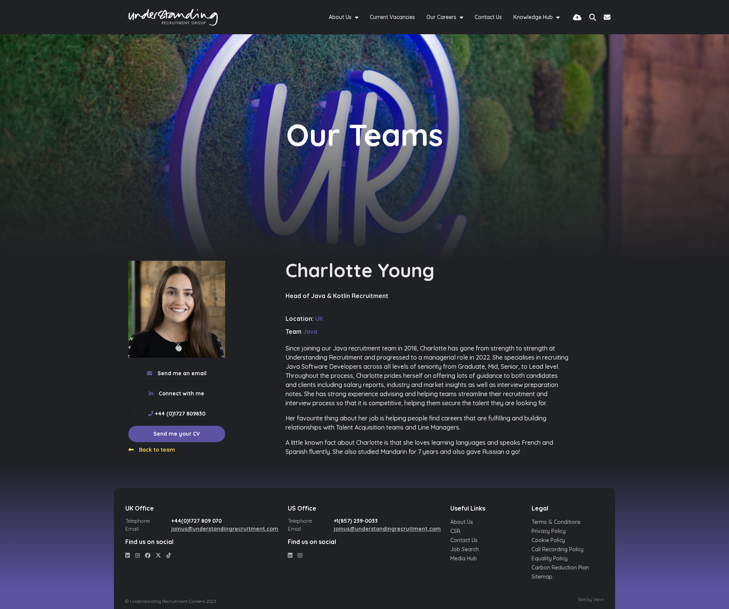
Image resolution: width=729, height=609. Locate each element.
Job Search (464, 549)
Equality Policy (550, 558)
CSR (455, 531)
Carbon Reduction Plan (560, 567)
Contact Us (488, 17)
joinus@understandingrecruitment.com (224, 528)
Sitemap (542, 576)
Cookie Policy (548, 540)
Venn (598, 599)
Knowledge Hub (533, 17)
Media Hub (463, 558)
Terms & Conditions (556, 522)
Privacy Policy (549, 531)
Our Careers (442, 17)
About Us (341, 17)
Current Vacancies (392, 17)
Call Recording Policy (558, 549)
